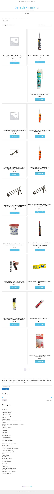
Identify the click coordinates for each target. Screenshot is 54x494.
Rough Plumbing (6, 456)
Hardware (14, 18)
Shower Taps (5, 460)
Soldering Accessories (7, 461)
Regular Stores (5, 455)
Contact (33, 1)
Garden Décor (5, 429)
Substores (4, 463)
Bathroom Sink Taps (6, 416)
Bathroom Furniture (6, 414)
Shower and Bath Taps (7, 458)
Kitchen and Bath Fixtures (8, 442)
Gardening (4, 430)
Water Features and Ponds (8, 469)
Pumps (3, 453)
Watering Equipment (6, 473)
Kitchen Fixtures (5, 445)
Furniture (4, 425)
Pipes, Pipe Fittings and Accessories (10, 448)
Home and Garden (6, 437)
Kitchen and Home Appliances (9, 443)
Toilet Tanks (5, 466)
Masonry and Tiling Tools (8, 447)
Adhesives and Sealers (21, 18)
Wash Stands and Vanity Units (9, 468)
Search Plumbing (27, 7)
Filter (4, 400)
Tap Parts (4, 465)
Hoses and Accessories (7, 440)
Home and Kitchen (6, 438)
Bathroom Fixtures (6, 412)
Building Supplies (6, 419)
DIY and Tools (8, 18)
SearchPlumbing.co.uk (27, 486)
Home (3, 18)
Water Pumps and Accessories (9, 471)
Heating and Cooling (6, 435)
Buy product (14, 63)
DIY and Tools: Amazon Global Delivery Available (13, 424)
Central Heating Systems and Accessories (11, 421)
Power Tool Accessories (7, 450)
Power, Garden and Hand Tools (9, 452)
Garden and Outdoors (7, 427)
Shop (23, 1)
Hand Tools (4, 432)
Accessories (5, 409)
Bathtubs (4, 417)
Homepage (20, 492)
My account (27, 1)
